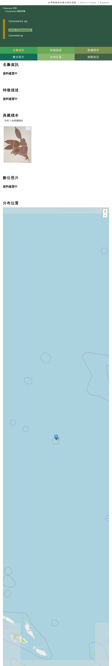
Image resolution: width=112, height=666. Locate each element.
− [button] (105, 215)
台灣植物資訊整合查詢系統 (62, 2)
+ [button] (105, 211)
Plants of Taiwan (88, 2)
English (104, 2)
